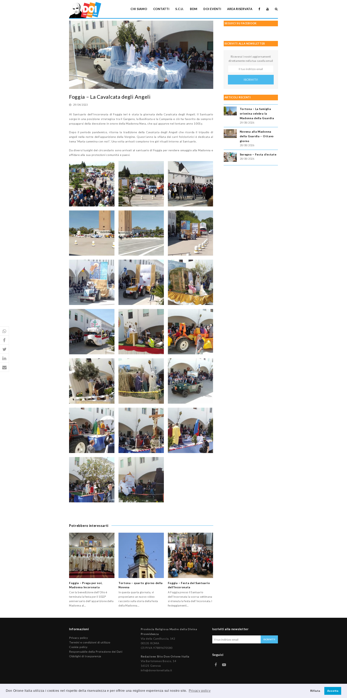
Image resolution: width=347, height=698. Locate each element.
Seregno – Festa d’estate (258, 154)
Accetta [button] (333, 690)
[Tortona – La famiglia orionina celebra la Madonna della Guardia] (230, 112)
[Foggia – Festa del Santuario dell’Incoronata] (190, 555)
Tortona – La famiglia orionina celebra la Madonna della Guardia (257, 113)
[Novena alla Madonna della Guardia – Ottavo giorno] (230, 134)
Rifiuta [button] (315, 690)
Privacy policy (78, 637)
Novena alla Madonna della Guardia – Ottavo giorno (257, 136)
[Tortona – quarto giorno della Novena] (141, 555)
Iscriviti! (251, 79)
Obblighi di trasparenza (85, 656)
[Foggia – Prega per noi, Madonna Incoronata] (91, 555)
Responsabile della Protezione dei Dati (95, 651)
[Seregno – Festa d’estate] (230, 157)
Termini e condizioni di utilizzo (89, 642)
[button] (4, 331)
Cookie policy (78, 647)
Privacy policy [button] (200, 690)
